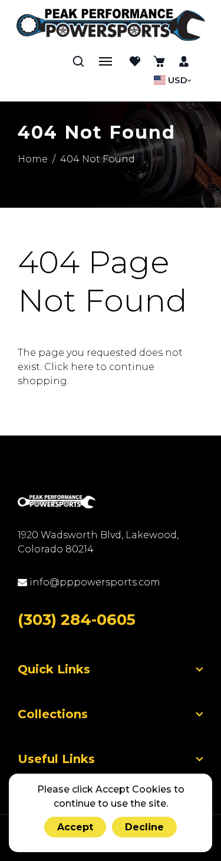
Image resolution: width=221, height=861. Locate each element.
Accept (75, 827)
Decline (144, 827)
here (82, 366)
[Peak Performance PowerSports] (111, 26)
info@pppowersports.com (93, 582)
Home (33, 159)
